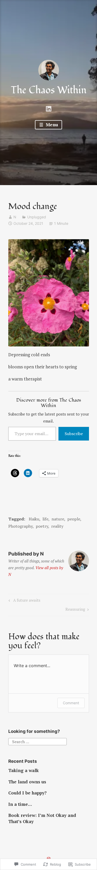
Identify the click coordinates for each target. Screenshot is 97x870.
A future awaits (23, 601)
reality (57, 526)
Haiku (34, 519)
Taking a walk (23, 770)
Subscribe (74, 433)
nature (57, 519)
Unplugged (36, 217)
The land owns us (27, 782)
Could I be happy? (27, 793)
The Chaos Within (48, 90)
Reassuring (75, 610)
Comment (71, 703)
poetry (42, 526)
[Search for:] (37, 741)
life (45, 519)
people (73, 519)
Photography (20, 526)
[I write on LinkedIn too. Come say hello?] (48, 108)
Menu (51, 125)
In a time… (20, 804)
